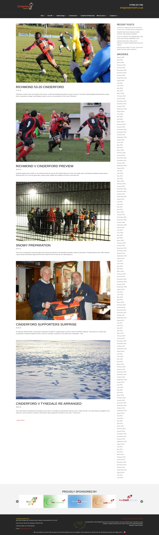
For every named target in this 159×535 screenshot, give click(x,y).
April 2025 (120, 91)
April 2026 (120, 60)
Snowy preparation (33, 245)
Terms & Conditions (127, 519)
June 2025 (120, 85)
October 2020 (121, 222)
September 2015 (122, 379)
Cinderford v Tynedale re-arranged (49, 403)
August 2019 (120, 258)
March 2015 (120, 395)
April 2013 (120, 452)
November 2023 (121, 132)
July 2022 (120, 170)
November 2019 (121, 250)
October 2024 (121, 106)
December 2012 (121, 462)
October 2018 (121, 284)
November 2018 (121, 281)
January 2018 (121, 307)
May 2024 (120, 116)
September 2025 (122, 78)
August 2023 (120, 140)
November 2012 (121, 464)
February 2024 (121, 124)
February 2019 (121, 274)
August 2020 (120, 227)
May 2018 (120, 297)
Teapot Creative (139, 525)
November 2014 (121, 405)
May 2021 (120, 207)
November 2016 (121, 343)
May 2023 (120, 145)
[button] (17, 501)
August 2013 (120, 444)
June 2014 (120, 418)
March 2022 (120, 181)
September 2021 (122, 196)
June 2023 (120, 142)
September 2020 (122, 225)
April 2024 (120, 119)
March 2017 (120, 333)
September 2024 (122, 109)
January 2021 (121, 214)
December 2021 (121, 189)
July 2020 (120, 230)
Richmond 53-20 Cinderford (40, 87)
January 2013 (121, 459)
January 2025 (121, 98)
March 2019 (120, 271)
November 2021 (121, 191)
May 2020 (120, 235)
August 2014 (120, 413)
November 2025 (121, 72)
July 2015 (120, 385)
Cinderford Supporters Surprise (46, 324)
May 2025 (120, 88)
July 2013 (120, 446)
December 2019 (121, 248)
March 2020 (120, 240)
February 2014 (121, 428)
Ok (124, 532)
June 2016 (120, 356)
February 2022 (121, 183)
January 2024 (121, 127)
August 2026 (120, 57)
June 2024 (120, 114)
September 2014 (122, 410)
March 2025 (120, 93)
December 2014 (121, 403)
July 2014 (120, 415)
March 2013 (120, 454)
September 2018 (122, 287)
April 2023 (120, 147)
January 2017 (121, 338)
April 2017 (120, 330)
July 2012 (120, 475)
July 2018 (120, 292)
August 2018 (120, 289)
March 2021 (120, 212)
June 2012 (120, 477)
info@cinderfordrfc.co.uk (26, 528)
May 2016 (120, 359)
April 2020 (120, 238)
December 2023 (121, 129)
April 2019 (120, 268)
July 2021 (120, 201)
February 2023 (121, 152)
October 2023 (121, 134)
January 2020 (121, 245)
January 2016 (121, 369)
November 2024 (121, 103)
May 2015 (120, 390)
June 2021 (120, 204)
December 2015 (121, 372)
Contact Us (113, 15)
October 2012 (121, 467)
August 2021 (120, 199)
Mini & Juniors (101, 15)
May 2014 (120, 421)
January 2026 (121, 67)
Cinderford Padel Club (87, 15)
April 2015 (120, 392)
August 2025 (120, 80)
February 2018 (121, 305)
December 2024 (121, 101)
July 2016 (120, 354)
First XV (50, 15)
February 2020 (121, 243)
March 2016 (120, 364)
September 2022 (122, 165)
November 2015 (121, 374)
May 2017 (120, 328)
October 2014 (121, 408)
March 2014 (120, 426)
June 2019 (120, 263)
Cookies (141, 519)
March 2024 (120, 121)
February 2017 (121, 336)
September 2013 (122, 441)
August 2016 (120, 351)
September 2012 (122, 470)
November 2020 (121, 219)
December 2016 (121, 341)
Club (42, 15)
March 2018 (120, 302)
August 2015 (120, 382)
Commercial (73, 15)
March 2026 (120, 62)
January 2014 (121, 431)
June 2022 (120, 173)
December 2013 (121, 434)
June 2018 (120, 294)
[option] (31, 501)
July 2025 (120, 83)
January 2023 (121, 155)
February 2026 (121, 65)
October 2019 (121, 253)
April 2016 (120, 361)
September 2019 (122, 256)
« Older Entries (20, 420)
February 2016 (121, 366)
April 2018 (120, 299)
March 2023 (120, 150)
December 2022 (121, 158)
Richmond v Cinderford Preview (44, 166)
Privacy (135, 519)
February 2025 (121, 96)
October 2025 (121, 75)
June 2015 (120, 387)
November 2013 (121, 436)
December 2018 (121, 279)
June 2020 (120, 232)
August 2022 (120, 168)
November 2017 (121, 312)
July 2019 (120, 261)
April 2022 (120, 178)
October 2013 (121, 439)
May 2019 (120, 266)
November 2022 (121, 160)
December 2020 (121, 217)
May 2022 (120, 176)
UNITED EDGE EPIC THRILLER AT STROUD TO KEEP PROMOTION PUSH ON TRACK (130, 43)
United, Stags (60, 15)
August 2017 (120, 320)
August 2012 (120, 472)
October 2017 (121, 315)
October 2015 (121, 377)
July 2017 (120, 323)
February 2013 (121, 457)
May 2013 (120, 449)
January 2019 (121, 276)
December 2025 (121, 70)
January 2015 (121, 400)
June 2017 (120, 325)
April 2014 (120, 423)
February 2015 (121, 397)
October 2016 (121, 346)
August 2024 (120, 111)
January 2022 (121, 186)
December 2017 (121, 310)
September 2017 (122, 317)
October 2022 (121, 163)
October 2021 (121, 194)
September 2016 (122, 348)
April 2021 (120, 209)
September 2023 (122, 137)
